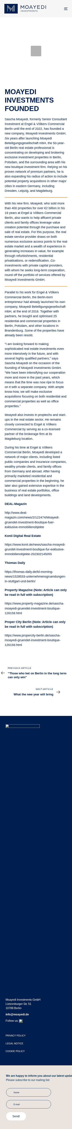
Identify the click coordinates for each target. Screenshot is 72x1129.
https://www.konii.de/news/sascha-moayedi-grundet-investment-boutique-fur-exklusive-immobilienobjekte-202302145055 (35, 549)
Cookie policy (15, 1051)
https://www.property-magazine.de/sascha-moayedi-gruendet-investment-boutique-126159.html (34, 608)
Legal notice (14, 1043)
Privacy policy (16, 1035)
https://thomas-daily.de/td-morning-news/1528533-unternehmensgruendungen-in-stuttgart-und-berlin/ (35, 576)
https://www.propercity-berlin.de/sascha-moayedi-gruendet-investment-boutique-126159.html (32, 640)
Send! (16, 1116)
